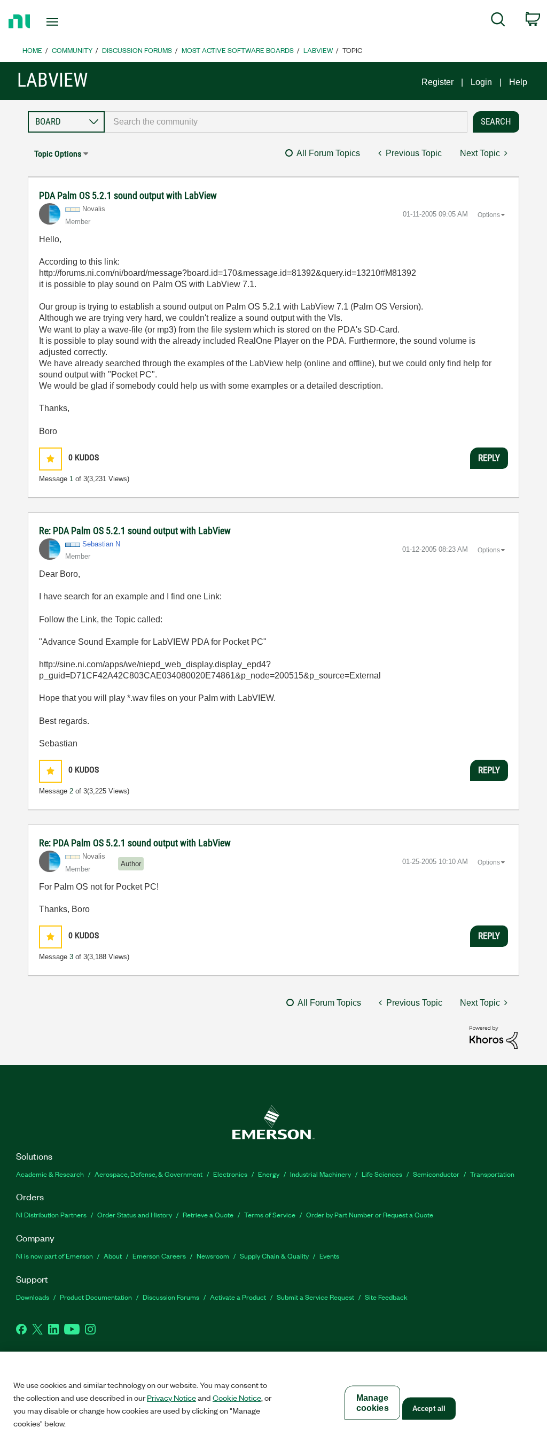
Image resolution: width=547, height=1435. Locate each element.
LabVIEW (318, 50)
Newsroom (213, 1256)
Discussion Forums (137, 50)
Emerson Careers (159, 1256)
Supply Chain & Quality (274, 1256)
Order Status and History (134, 1214)
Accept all (429, 1409)
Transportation (492, 1174)
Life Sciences (382, 1174)
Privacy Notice (171, 1397)
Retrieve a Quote (208, 1214)
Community (72, 50)
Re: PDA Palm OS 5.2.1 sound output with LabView (135, 530)
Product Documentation (96, 1297)
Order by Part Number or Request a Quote (369, 1214)
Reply (489, 457)
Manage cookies (372, 1403)
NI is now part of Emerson (54, 1256)
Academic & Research (50, 1174)
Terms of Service (269, 1214)
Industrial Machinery (320, 1174)
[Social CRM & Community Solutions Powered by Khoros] (494, 1036)
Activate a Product (238, 1297)
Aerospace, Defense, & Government (148, 1174)
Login (481, 82)
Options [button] (489, 215)
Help (518, 82)
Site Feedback (386, 1297)
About (113, 1256)
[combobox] (286, 122)
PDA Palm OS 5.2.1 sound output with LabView (128, 195)
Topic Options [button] (57, 154)
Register (437, 82)
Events (329, 1256)
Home (32, 50)
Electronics (230, 1174)
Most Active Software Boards (238, 50)
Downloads (32, 1297)
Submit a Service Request (315, 1297)
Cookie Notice (237, 1397)
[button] (50, 459)
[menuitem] (498, 21)
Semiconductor (436, 1174)
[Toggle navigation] (71, 22)
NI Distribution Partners (51, 1214)
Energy (268, 1174)
